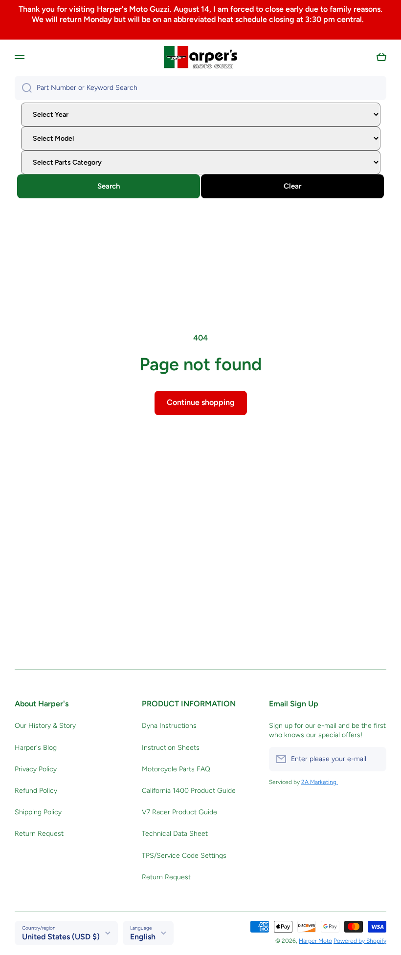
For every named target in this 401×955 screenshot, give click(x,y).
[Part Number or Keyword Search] (23, 88)
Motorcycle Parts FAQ (176, 769)
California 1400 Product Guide (189, 790)
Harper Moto (315, 940)
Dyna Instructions (169, 726)
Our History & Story (45, 726)
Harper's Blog (36, 747)
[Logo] (200, 57)
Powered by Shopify (360, 940)
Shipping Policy (38, 812)
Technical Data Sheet (175, 833)
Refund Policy (36, 790)
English (143, 936)
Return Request (39, 833)
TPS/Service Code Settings (184, 855)
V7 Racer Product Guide (179, 812)
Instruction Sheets (171, 747)
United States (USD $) (61, 936)
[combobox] (200, 88)
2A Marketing (319, 782)
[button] (381, 57)
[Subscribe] (374, 759)
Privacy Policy (36, 769)
